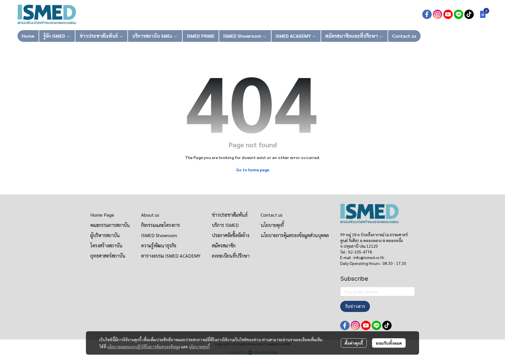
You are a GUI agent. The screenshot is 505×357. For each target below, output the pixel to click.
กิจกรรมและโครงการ (160, 225)
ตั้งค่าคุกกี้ (354, 343)
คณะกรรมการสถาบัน (110, 225)
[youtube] (448, 14)
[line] (458, 14)
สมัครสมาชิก (224, 245)
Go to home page (252, 169)
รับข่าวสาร (355, 306)
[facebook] (427, 14)
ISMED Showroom (159, 235)
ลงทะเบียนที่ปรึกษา (231, 256)
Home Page (102, 215)
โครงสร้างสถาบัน (106, 245)
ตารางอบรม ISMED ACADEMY (170, 256)
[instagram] (437, 14)
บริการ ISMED (225, 225)
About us (150, 215)
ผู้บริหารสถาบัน (105, 235)
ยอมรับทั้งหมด (389, 343)
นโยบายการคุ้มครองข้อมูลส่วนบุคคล (295, 235)
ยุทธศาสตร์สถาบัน (107, 256)
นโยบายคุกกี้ (199, 346)
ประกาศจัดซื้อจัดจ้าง (230, 235)
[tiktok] (469, 14)
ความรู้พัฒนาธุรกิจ (158, 245)
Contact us (272, 215)
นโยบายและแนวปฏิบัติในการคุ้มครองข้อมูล (143, 346)
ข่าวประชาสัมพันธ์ (230, 215)
